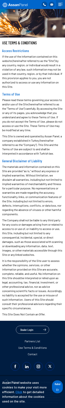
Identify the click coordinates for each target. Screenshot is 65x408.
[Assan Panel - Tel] (44, 4)
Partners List (32, 341)
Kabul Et (57, 386)
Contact (32, 354)
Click (19, 392)
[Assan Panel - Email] (52, 4)
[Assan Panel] (15, 4)
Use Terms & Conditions (32, 347)
